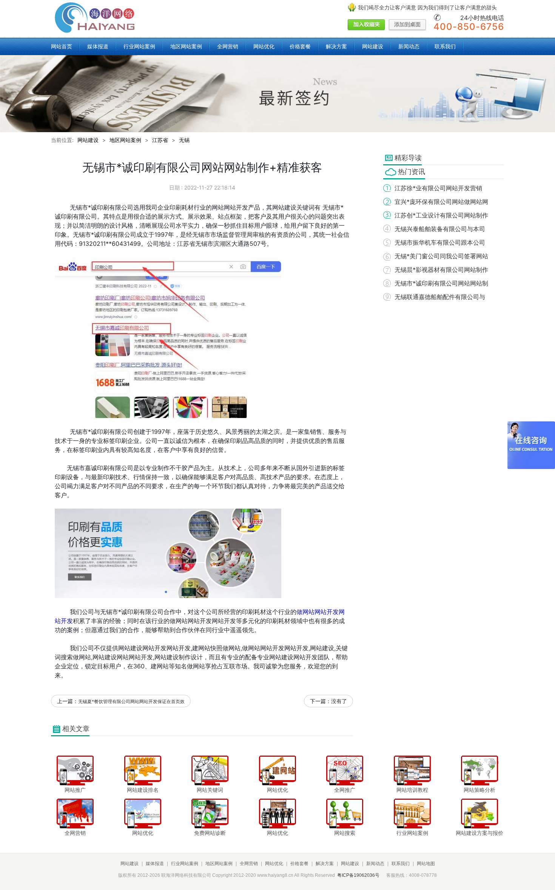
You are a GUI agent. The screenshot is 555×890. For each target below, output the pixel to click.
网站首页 (61, 46)
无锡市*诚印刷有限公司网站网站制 (441, 283)
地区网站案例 (186, 46)
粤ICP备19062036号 (358, 875)
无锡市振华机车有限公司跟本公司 (440, 242)
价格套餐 (300, 46)
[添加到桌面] (407, 25)
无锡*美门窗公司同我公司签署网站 (441, 256)
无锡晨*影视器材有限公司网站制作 (441, 269)
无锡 (184, 140)
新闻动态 (408, 46)
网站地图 (426, 863)
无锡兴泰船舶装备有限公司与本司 (440, 229)
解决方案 (336, 46)
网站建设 (372, 46)
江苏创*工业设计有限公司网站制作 (441, 215)
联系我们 (445, 46)
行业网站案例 (139, 46)
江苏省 (160, 140)
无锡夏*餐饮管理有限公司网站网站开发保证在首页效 (131, 701)
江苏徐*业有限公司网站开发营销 (438, 188)
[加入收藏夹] (366, 25)
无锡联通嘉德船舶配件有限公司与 (440, 297)
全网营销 (227, 46)
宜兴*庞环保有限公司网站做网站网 (441, 201)
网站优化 (263, 46)
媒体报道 (97, 46)
